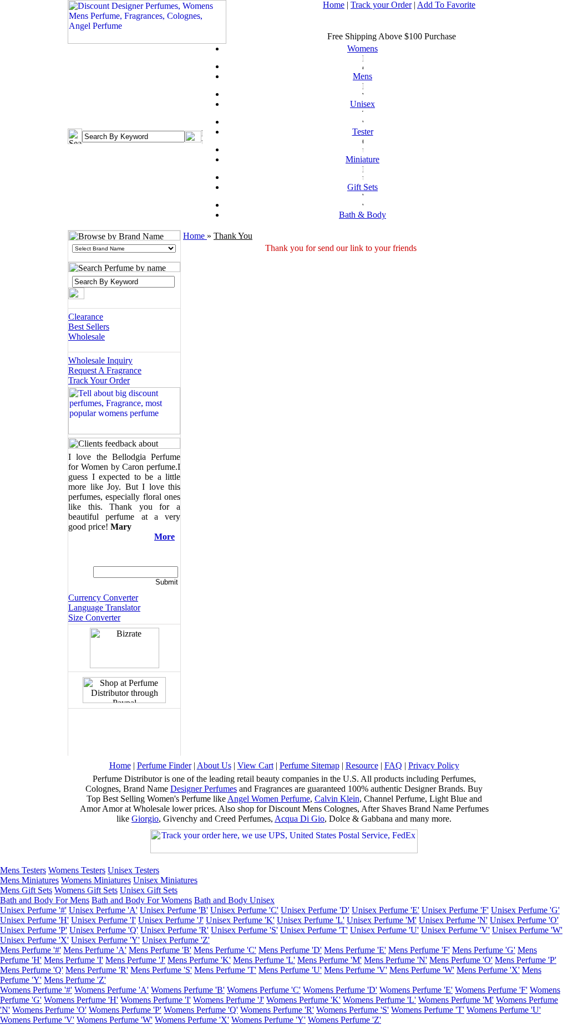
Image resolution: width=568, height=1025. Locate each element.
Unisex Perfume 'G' (525, 910)
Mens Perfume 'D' (290, 950)
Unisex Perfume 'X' (34, 940)
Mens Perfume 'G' (483, 950)
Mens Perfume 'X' (488, 970)
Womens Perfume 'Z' (344, 1019)
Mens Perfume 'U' (290, 970)
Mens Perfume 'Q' (31, 970)
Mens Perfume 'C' (225, 950)
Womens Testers (76, 870)
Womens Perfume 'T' (427, 1009)
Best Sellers (88, 326)
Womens (362, 48)
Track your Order (381, 4)
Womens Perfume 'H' (81, 999)
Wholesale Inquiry (100, 360)
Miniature (362, 159)
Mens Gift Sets (26, 890)
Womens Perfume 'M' (456, 999)
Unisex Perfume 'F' (455, 910)
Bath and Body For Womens (142, 900)
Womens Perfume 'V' (37, 1019)
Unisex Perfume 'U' (384, 930)
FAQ (393, 765)
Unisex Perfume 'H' (34, 920)
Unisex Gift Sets (149, 890)
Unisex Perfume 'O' (524, 920)
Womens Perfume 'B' (188, 990)
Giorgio (145, 818)
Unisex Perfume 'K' (240, 920)
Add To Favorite (446, 4)
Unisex (362, 104)
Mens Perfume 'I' (73, 960)
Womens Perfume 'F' (491, 990)
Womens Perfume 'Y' (268, 1019)
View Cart (255, 765)
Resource (362, 765)
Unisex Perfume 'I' (103, 920)
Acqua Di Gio (299, 818)
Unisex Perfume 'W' (527, 930)
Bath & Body (362, 214)
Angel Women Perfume (268, 798)
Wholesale (86, 336)
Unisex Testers (133, 870)
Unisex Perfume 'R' (174, 930)
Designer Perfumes (203, 788)
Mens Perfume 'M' (329, 960)
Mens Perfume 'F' (419, 950)
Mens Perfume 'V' (355, 970)
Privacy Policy (433, 765)
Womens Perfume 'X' (192, 1019)
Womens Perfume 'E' (416, 990)
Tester (362, 131)
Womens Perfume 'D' (340, 990)
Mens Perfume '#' (30, 950)
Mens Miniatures (29, 880)
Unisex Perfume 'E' (385, 910)
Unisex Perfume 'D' (315, 910)
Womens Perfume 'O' (49, 1009)
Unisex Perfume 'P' (33, 930)
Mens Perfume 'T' (225, 970)
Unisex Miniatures (165, 880)
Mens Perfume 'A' (94, 950)
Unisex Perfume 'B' (174, 910)
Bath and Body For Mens (44, 900)
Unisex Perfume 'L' (310, 920)
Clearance (85, 316)
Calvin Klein (337, 798)
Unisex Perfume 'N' (453, 920)
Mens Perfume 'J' (135, 960)
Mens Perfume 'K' (199, 960)
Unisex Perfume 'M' (382, 920)
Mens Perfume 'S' (161, 970)
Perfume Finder (164, 765)
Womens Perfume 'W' (115, 1019)
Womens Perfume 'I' (155, 999)
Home (333, 4)
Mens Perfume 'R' (96, 970)
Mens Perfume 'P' (525, 960)
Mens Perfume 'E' (355, 950)
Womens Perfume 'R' (277, 1009)
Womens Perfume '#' (36, 990)
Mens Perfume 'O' (461, 960)
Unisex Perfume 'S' (244, 930)
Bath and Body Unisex (234, 900)
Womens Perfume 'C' (264, 990)
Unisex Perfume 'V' (455, 930)
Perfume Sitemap (309, 765)
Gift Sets (362, 187)
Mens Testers (23, 870)
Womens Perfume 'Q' (201, 1009)
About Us (214, 765)
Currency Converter (103, 597)
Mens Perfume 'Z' (75, 980)
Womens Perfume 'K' (303, 999)
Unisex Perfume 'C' (244, 910)
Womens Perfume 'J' (228, 999)
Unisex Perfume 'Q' (103, 930)
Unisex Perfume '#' (33, 910)
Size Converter (94, 617)
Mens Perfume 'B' (160, 950)
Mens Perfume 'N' (395, 960)
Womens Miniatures (96, 880)
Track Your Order (99, 380)
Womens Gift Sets (86, 890)
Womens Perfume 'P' (125, 1009)
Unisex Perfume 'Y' (105, 940)
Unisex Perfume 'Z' (176, 940)
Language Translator (104, 607)
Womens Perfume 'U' (503, 1009)
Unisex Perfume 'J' (171, 920)
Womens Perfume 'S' (352, 1009)
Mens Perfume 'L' (264, 960)
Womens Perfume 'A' (111, 990)
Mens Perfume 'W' (421, 970)
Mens (362, 76)
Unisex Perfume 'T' (314, 930)
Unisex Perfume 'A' (103, 910)
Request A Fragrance (104, 370)
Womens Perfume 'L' (379, 999)
